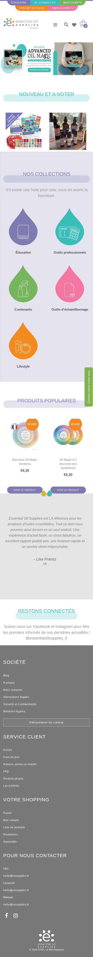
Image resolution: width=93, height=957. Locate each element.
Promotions (10, 834)
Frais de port (11, 757)
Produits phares (13, 778)
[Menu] (55, 24)
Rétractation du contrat (46, 722)
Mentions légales (14, 711)
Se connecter (45, 2)
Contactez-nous (31, 8)
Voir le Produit (25, 490)
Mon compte (72, 2)
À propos (9, 682)
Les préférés (11, 785)
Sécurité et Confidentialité (20, 704)
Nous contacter (12, 689)
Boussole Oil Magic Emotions (25, 461)
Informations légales (16, 697)
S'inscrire (18, 2)
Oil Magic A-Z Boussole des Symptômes (68, 464)
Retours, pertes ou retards (20, 764)
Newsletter (10, 841)
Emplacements (63, 8)
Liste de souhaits (14, 827)
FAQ (6, 771)
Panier (7, 813)
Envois (7, 749)
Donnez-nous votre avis (88, 387)
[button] (43, 76)
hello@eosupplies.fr (16, 875)
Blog (6, 675)
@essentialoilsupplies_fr (46, 638)
